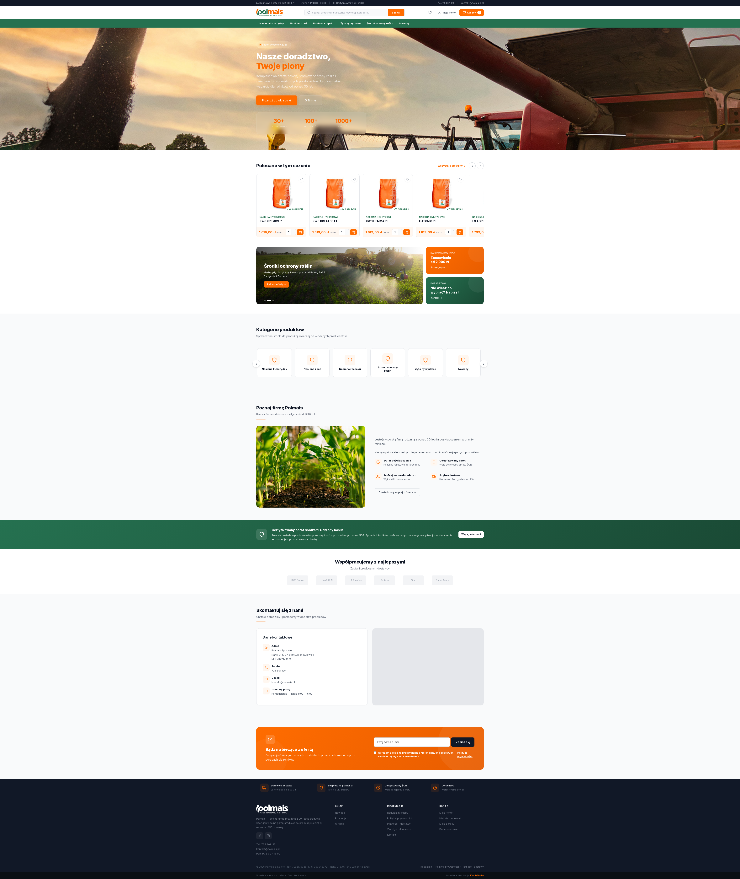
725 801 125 (447, 3)
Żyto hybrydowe (351, 23)
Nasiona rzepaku (323, 23)
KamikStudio (477, 875)
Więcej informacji (471, 534)
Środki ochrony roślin (380, 23)
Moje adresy (446, 823)
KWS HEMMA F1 (377, 221)
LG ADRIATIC (481, 221)
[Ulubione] (430, 12)
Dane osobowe (448, 829)
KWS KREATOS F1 (325, 221)
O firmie (310, 100)
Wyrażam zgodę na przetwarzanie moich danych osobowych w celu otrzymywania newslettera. (425, 754)
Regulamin (426, 866)
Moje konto (446, 812)
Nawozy (404, 23)
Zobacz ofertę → (276, 284)
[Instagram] (268, 835)
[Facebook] (259, 835)
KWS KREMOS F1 (271, 221)
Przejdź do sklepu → (277, 100)
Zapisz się (463, 742)
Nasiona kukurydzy (271, 23)
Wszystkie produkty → (452, 165)
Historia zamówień (450, 818)
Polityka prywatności (465, 754)
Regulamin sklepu (397, 812)
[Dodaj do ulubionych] (301, 179)
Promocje (340, 818)
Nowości (340, 812)
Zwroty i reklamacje (399, 829)
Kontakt (391, 834)
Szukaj (396, 12)
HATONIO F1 (427, 221)
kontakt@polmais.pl (472, 3)
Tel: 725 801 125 (266, 844)
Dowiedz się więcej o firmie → (397, 492)
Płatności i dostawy (398, 823)
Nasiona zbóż (298, 23)
